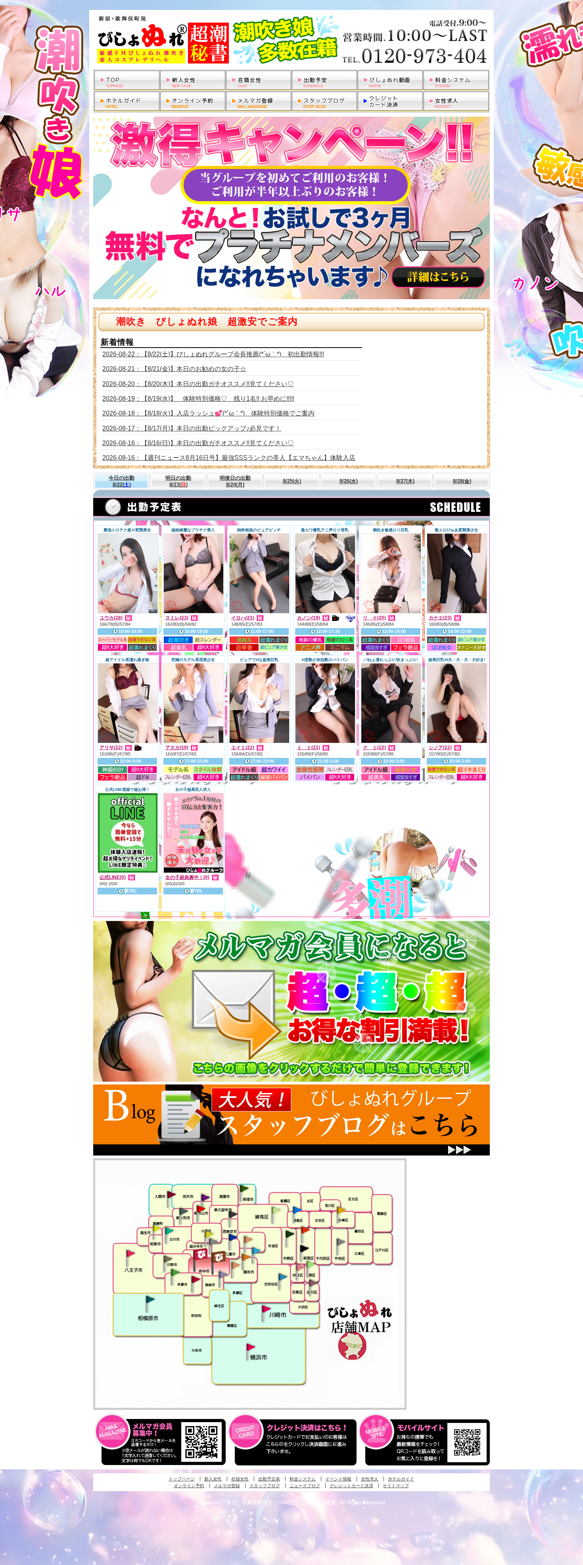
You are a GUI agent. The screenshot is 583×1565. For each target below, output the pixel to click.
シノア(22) (440, 747)
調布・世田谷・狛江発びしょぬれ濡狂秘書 (282, 1276)
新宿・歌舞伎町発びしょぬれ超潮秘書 (305, 1230)
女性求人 (369, 1479)
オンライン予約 (189, 1485)
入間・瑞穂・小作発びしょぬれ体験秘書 (171, 1194)
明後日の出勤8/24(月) (235, 481)
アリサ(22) (111, 747)
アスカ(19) (176, 747)
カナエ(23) (440, 618)
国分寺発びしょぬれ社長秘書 (209, 1234)
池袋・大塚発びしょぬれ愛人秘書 (297, 1209)
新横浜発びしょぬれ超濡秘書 (251, 1347)
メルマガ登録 (227, 1485)
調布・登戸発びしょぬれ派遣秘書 (256, 1251)
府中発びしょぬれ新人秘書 (201, 1254)
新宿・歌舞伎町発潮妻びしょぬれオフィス (304, 1249)
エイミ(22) (242, 747)
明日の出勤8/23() (178, 481)
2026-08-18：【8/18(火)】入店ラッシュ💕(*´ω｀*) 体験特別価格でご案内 (208, 413)
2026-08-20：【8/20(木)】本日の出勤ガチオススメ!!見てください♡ (198, 384)
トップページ (182, 1479)
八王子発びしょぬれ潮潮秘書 (130, 1253)
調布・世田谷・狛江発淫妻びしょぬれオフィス (236, 1265)
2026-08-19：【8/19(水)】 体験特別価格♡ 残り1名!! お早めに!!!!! (198, 398)
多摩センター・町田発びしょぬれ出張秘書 (175, 1273)
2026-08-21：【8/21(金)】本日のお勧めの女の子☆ (174, 368)
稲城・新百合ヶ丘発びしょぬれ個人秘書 (222, 1275)
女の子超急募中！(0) (187, 877)
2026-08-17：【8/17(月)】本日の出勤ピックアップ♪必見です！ (191, 428)
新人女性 (213, 1479)
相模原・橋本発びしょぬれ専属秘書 (150, 1299)
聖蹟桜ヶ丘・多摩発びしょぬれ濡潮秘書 (195, 1279)
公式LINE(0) (113, 877)
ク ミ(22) (374, 747)
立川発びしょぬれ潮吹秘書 (169, 1232)
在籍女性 (240, 1479)
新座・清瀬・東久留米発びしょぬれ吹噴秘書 (244, 1188)
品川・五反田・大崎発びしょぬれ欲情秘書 (313, 1282)
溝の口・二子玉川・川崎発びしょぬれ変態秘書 (266, 1308)
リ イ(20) (374, 618)
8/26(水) (348, 481)
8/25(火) (292, 481)
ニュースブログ (305, 1485)
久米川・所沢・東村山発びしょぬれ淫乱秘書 (201, 1209)
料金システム (303, 1479)
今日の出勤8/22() (121, 481)
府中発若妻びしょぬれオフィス (219, 1257)
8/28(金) (462, 481)
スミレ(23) (176, 618)
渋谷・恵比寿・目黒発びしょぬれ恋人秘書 (300, 1267)
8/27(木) (405, 481)
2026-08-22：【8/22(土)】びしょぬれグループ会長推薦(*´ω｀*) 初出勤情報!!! (213, 354)
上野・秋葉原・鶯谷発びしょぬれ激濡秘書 (341, 1209)
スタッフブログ (264, 1485)
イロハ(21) (242, 618)
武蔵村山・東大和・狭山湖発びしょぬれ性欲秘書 (184, 1211)
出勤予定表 (269, 1479)
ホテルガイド (401, 1479)
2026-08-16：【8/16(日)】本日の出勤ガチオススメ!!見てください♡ (198, 443)
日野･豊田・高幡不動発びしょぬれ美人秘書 (168, 1259)
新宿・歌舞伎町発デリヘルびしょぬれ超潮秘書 (291, 39)
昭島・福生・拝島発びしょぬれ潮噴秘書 (157, 1228)
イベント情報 (338, 1479)
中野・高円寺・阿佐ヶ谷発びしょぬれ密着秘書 (290, 1234)
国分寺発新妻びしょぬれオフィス (213, 1243)
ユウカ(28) (111, 618)
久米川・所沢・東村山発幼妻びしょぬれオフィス (205, 1197)
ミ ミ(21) (308, 747)
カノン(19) (308, 618)
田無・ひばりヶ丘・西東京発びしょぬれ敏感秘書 (233, 1214)
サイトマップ (396, 1485)
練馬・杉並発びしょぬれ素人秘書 (276, 1210)
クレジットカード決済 (351, 1485)
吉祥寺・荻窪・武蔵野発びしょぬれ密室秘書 (248, 1239)
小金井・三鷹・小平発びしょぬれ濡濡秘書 (233, 1237)
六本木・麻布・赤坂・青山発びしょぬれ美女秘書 (311, 1265)
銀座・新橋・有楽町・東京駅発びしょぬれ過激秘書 (341, 1242)
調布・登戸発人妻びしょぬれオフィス (246, 1257)
